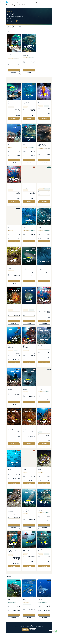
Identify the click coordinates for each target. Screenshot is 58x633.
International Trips (41, 2)
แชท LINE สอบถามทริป (25, 629)
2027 (14, 26)
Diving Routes (33, 2)
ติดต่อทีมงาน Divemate (32, 629)
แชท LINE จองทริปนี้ (13, 69)
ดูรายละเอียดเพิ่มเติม (13, 72)
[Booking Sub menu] (30, 1)
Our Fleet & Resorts (21, 2)
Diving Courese (14, 2)
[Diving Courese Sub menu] (17, 2)
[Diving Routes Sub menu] (36, 2)
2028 (20, 26)
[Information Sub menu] (54, 1)
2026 (9, 26)
